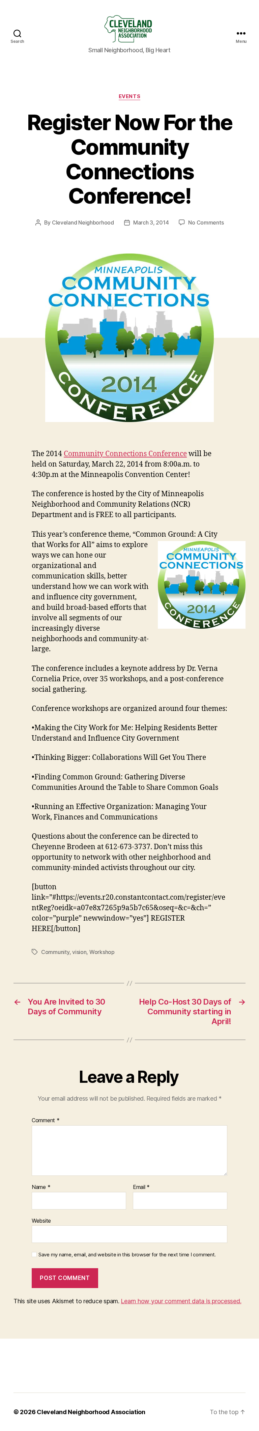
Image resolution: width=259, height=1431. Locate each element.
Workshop (102, 952)
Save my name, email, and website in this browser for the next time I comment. (127, 1255)
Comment (46, 1120)
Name (41, 1187)
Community (55, 952)
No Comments (206, 222)
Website (41, 1220)
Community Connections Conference (125, 453)
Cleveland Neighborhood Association (91, 1411)
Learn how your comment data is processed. (181, 1301)
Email (141, 1187)
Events (129, 96)
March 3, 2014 (151, 222)
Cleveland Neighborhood (83, 222)
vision (79, 952)
